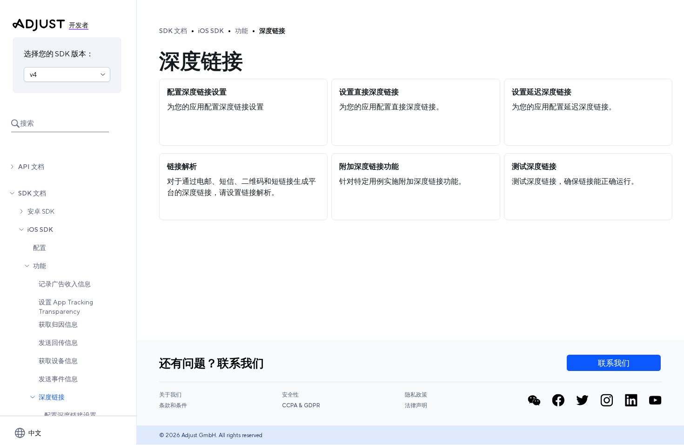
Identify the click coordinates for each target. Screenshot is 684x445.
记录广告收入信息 (65, 284)
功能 (39, 266)
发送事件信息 (58, 379)
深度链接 (52, 397)
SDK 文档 (32, 193)
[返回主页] (39, 25)
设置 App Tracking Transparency (66, 306)
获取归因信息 (58, 324)
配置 (39, 247)
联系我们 (614, 363)
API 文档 (31, 166)
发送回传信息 (58, 342)
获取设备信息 (58, 360)
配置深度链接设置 (70, 415)
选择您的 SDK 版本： (59, 53)
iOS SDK (40, 229)
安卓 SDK (40, 211)
